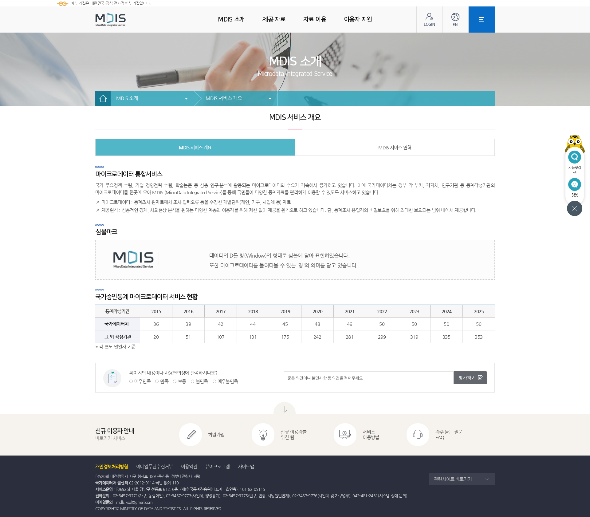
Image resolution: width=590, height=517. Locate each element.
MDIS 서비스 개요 (224, 98)
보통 (182, 381)
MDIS (126, 19)
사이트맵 (246, 466)
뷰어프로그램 (217, 466)
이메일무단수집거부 (154, 466)
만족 (164, 381)
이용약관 (189, 466)
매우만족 (142, 381)
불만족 (202, 381)
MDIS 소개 (127, 98)
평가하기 (467, 377)
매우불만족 (228, 381)
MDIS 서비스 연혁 (394, 147)
